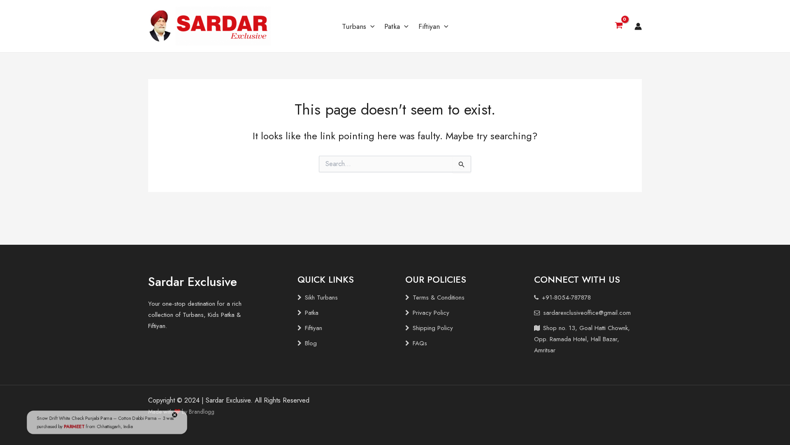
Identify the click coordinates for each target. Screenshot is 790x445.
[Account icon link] (638, 26)
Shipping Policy (433, 328)
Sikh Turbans (321, 297)
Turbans (354, 26)
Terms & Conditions (439, 297)
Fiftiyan (429, 26)
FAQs (420, 343)
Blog (311, 343)
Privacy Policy (431, 312)
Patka (392, 26)
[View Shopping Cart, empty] (618, 26)
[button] (370, 26)
